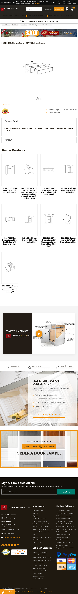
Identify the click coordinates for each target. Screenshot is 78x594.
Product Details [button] (12, 121)
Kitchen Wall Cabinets (40, 552)
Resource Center (38, 510)
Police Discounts (38, 542)
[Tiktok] (15, 545)
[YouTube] (18, 545)
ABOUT (71, 16)
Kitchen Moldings (38, 563)
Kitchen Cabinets (38, 579)
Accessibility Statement (27, 592)
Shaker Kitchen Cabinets (64, 524)
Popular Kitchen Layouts (40, 521)
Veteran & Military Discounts (42, 537)
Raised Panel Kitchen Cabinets (66, 529)
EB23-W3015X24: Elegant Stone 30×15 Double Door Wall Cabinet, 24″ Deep (9, 241)
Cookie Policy (41, 592)
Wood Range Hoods (39, 568)
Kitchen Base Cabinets (40, 555)
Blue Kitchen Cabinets (63, 518)
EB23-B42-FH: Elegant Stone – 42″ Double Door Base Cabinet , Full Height (10, 289)
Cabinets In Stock (38, 576)
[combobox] (34, 9)
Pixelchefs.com (44, 588)
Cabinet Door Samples (40, 565)
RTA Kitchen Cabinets (40, 571)
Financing (35, 513)
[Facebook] (2, 545)
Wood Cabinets (38, 573)
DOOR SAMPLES (65, 16)
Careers (49, 592)
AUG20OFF (38, 3)
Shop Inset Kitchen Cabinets (65, 548)
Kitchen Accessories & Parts (42, 560)
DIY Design (48, 9)
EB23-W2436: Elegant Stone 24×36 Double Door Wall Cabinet (29, 240)
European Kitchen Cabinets (65, 513)
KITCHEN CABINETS (7, 16)
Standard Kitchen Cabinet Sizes (43, 529)
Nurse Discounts (38, 540)
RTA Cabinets (15, 25)
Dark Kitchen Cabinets (63, 537)
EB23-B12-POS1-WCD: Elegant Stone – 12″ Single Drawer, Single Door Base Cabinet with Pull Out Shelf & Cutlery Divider (29, 193)
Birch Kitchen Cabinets (63, 532)
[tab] (39, 121)
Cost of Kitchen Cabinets (41, 526)
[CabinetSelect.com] (10, 9)
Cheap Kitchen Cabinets (63, 510)
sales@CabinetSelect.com (12, 537)
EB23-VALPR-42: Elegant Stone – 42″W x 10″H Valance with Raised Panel (49, 191)
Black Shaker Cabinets (63, 540)
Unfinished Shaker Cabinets (65, 542)
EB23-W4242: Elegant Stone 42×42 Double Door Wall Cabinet (68, 190)
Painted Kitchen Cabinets (64, 534)
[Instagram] (9, 545)
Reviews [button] (9, 140)
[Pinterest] (5, 545)
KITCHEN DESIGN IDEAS (53, 16)
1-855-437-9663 (9, 533)
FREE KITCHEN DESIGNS (20, 16)
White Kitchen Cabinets (63, 516)
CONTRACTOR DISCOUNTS (40, 16)
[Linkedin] (12, 545)
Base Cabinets (24, 25)
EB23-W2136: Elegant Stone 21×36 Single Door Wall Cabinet (10, 190)
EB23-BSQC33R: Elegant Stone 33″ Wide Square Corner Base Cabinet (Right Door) (48, 242)
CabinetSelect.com (6, 25)
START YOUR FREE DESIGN (48, 414)
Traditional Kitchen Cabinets (65, 526)
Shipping (35, 516)
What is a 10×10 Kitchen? (41, 524)
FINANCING (30, 16)
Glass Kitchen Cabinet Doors (42, 557)
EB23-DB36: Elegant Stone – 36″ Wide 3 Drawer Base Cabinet (68, 240)
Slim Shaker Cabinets (62, 545)
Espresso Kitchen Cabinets (65, 521)
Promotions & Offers (39, 518)
